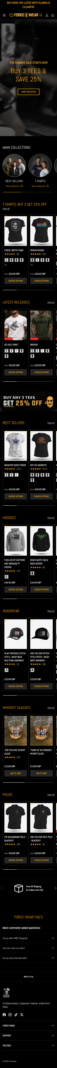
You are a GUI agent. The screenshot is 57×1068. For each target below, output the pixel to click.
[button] (53, 15)
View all (6, 208)
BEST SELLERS (14, 181)
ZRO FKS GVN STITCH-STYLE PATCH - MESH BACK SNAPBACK (40, 657)
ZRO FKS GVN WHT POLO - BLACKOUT (41, 838)
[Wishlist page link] (11, 15)
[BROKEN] (41, 325)
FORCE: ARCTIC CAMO (13, 250)
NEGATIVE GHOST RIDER (15, 465)
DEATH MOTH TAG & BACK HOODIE (39, 562)
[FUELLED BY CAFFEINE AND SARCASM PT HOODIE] (15, 541)
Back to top (28, 976)
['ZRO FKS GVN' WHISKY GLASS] (15, 731)
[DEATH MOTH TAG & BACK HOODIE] (41, 541)
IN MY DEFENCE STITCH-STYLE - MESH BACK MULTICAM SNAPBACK (15, 657)
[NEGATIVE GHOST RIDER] (15, 446)
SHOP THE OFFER (28, 91)
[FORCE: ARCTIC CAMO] (15, 231)
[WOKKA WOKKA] (41, 231)
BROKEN (34, 344)
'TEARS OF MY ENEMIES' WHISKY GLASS (41, 752)
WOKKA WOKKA (37, 250)
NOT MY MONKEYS (38, 465)
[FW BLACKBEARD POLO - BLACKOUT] (15, 818)
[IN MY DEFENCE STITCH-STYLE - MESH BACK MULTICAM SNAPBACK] (15, 634)
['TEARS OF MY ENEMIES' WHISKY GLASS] (41, 731)
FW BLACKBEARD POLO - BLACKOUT (15, 838)
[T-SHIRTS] (40, 165)
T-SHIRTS (40, 181)
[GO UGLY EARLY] (15, 325)
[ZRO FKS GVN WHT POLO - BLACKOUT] (41, 818)
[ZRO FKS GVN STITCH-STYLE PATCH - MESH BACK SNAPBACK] (41, 634)
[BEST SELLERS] (14, 165)
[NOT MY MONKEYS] (41, 446)
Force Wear (12, 1061)
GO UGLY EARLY (11, 344)
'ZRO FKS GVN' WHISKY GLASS (14, 752)
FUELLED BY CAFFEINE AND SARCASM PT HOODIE (14, 564)
